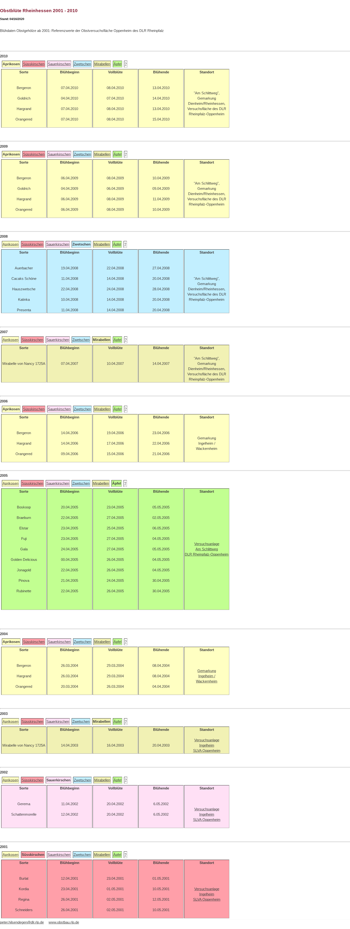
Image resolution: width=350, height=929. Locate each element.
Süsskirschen (34, 64)
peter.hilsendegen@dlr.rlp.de (22, 922)
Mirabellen (102, 64)
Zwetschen (82, 64)
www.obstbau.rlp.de (64, 922)
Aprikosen (10, 244)
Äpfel (117, 64)
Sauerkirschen (59, 64)
